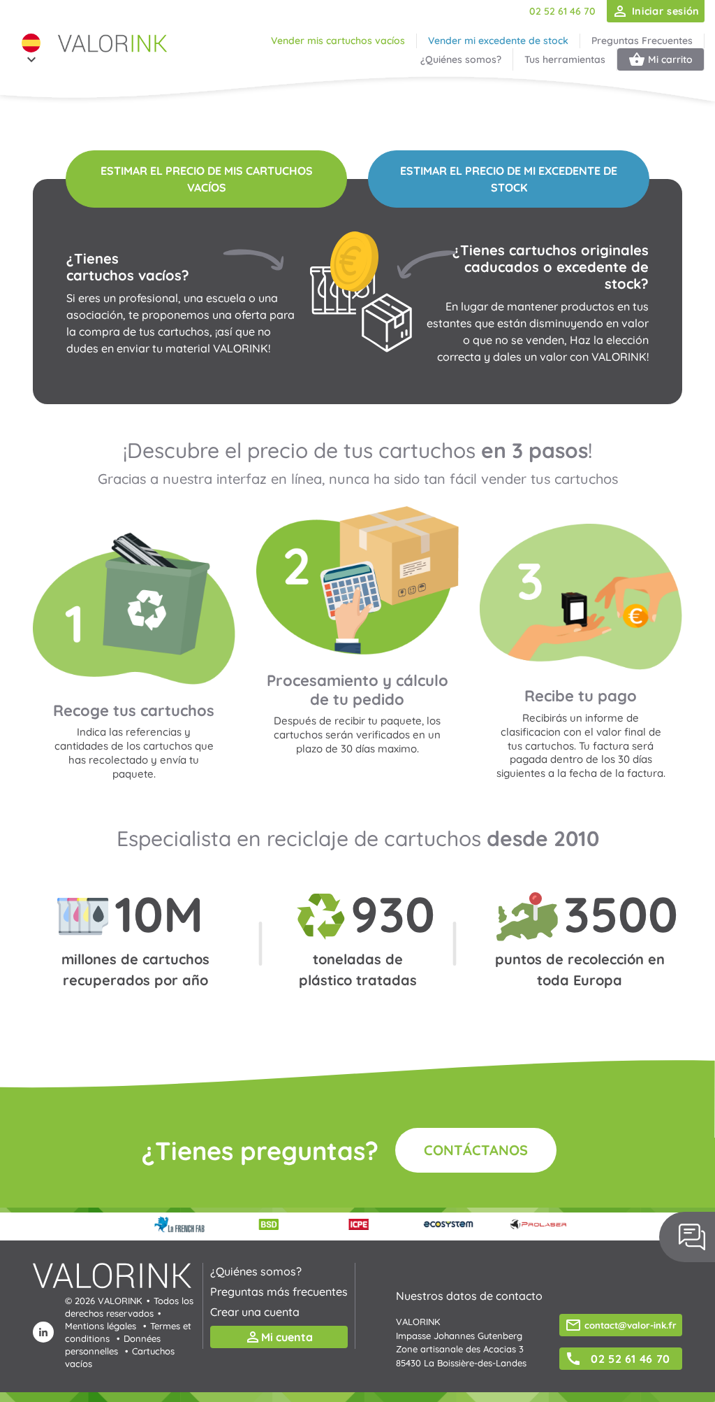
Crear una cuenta (255, 1312)
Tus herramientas (564, 59)
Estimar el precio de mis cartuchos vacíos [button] (207, 179)
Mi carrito (660, 59)
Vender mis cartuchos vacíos (338, 40)
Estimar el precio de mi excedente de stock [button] (508, 179)
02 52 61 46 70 (562, 11)
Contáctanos (476, 1150)
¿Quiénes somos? (460, 59)
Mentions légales (100, 1325)
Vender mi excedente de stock (498, 40)
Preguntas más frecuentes (279, 1292)
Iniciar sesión (656, 11)
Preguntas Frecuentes (642, 40)
